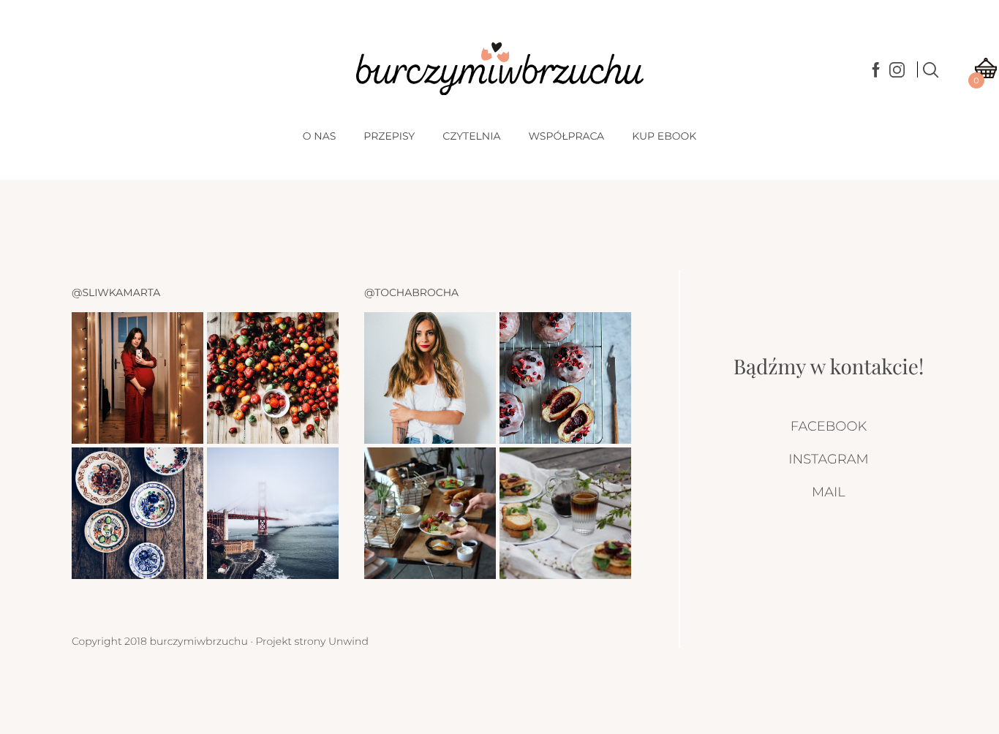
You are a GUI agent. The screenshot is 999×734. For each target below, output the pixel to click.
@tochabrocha (411, 292)
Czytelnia (471, 136)
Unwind (348, 641)
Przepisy (389, 136)
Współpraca (566, 136)
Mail (828, 492)
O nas (319, 136)
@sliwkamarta (116, 292)
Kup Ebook (664, 136)
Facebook (829, 426)
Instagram (828, 459)
